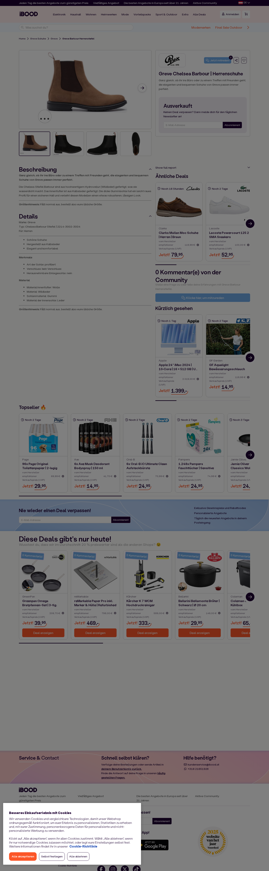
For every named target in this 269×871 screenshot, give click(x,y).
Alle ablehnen (78, 856)
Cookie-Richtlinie (83, 846)
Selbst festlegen (52, 856)
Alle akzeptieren (23, 856)
